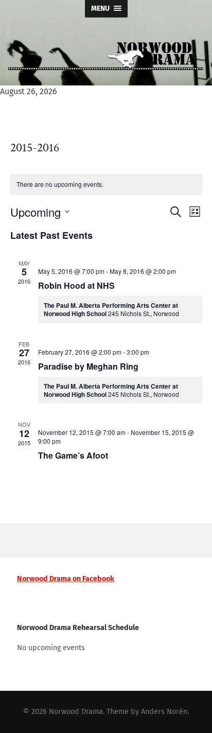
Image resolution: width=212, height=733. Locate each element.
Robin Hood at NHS (76, 285)
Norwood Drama (76, 711)
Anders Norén (164, 711)
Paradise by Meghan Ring (88, 366)
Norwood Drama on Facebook (65, 578)
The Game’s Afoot (73, 455)
